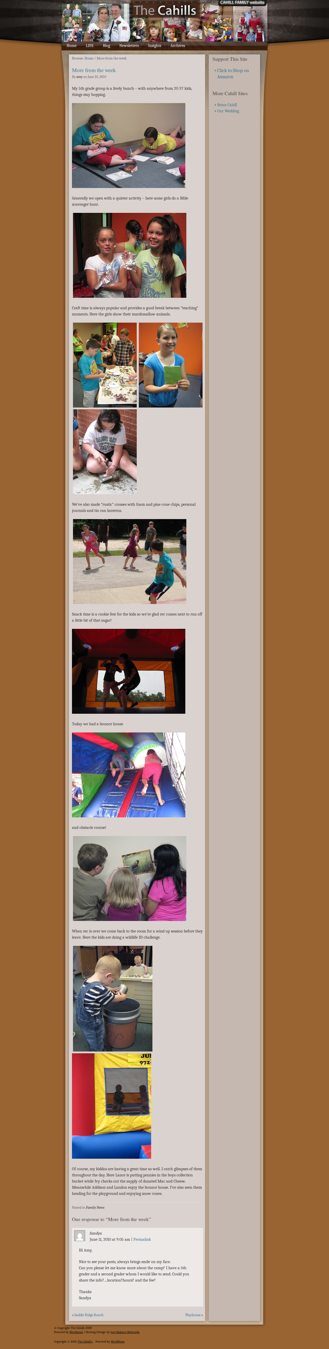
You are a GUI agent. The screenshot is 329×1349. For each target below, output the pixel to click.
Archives (177, 45)
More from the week (94, 70)
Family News (95, 1207)
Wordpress (76, 1332)
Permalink (142, 1239)
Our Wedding (228, 111)
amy (79, 77)
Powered (59, 1332)
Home (72, 45)
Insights (154, 45)
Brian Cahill (227, 105)
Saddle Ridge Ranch (89, 1315)
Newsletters (129, 45)
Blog (106, 45)
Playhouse (192, 1315)
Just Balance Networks (125, 1332)
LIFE (90, 45)
